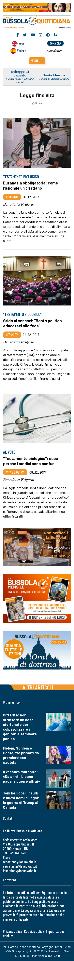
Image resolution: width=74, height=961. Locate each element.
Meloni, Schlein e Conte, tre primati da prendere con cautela (21, 755)
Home (38, 103)
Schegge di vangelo (20, 73)
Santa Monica (54, 75)
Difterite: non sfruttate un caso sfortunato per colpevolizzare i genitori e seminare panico (20, 727)
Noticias (21, 50)
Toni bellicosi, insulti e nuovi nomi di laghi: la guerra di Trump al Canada (21, 800)
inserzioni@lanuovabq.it (19, 870)
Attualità (12, 334)
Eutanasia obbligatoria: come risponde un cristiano (30, 185)
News (21, 43)
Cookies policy (34, 931)
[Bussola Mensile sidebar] (37, 598)
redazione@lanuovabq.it (19, 861)
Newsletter (54, 50)
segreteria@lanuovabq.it (20, 866)
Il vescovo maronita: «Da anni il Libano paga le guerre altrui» (21, 776)
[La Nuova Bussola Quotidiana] (37, 21)
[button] (37, 61)
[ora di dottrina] (37, 650)
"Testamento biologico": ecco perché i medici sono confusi (30, 461)
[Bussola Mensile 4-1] (37, 547)
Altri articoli (38, 687)
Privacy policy (12, 931)
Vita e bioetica (15, 472)
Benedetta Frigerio (18, 204)
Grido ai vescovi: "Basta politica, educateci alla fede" (33, 323)
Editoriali (12, 197)
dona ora (55, 43)
